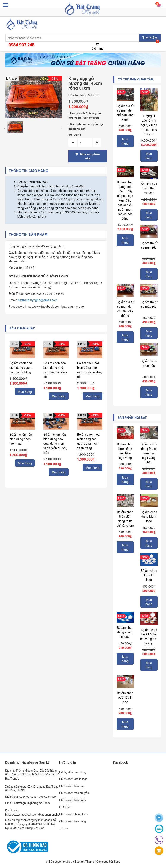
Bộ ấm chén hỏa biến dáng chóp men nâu (21, 439)
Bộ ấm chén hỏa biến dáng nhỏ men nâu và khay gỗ (55, 370)
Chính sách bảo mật (72, 786)
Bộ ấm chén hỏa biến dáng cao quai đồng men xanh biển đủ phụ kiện (55, 443)
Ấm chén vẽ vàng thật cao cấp (149, 188)
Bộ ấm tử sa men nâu (149, 363)
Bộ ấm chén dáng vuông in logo (125, 632)
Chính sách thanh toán (73, 814)
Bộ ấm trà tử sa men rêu (149, 245)
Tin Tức (64, 828)
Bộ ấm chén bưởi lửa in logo (125, 697)
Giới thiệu (65, 807)
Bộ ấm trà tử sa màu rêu (149, 304)
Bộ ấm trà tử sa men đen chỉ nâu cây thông (125, 309)
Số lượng (74, 135)
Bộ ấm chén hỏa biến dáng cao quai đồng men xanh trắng (88, 441)
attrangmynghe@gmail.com (38, 300)
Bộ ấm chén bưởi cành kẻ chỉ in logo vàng (125, 451)
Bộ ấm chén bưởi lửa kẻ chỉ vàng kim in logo (149, 636)
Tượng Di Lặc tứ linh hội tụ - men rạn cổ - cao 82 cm (149, 125)
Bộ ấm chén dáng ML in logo (149, 516)
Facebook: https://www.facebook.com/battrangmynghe (32, 812)
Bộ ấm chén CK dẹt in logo (149, 575)
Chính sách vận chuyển (74, 793)
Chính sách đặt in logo (73, 779)
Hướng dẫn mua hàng (72, 772)
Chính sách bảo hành (72, 800)
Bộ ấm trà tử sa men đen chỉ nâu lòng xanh (125, 112)
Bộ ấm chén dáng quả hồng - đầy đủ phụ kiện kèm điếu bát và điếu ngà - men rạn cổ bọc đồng (125, 200)
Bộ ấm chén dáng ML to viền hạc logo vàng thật (149, 453)
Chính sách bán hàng (72, 821)
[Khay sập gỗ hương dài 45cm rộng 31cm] (33, 97)
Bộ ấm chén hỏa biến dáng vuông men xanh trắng (21, 367)
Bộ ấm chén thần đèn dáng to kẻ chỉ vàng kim (125, 519)
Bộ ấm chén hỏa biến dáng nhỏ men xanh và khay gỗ (89, 370)
